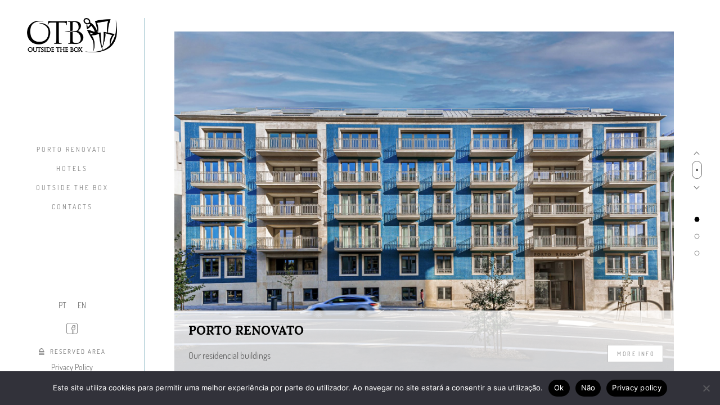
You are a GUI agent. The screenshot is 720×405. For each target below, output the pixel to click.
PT (62, 305)
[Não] (706, 388)
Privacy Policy (72, 367)
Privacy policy (637, 387)
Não (588, 387)
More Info (636, 353)
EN (82, 305)
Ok (559, 387)
